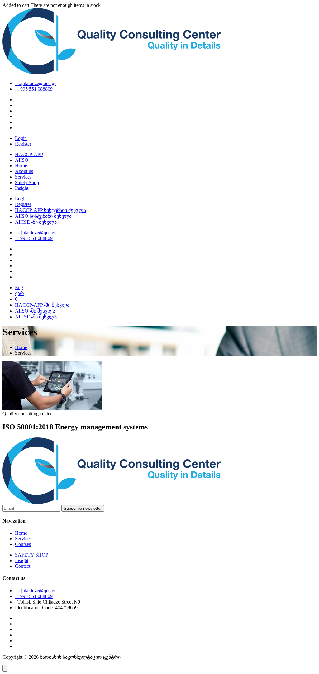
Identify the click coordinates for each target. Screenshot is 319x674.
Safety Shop (27, 182)
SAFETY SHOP (31, 554)
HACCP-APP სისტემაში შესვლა (50, 210)
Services (23, 176)
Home (21, 165)
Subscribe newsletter (83, 508)
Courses (23, 544)
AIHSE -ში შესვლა (36, 222)
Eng (19, 287)
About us (24, 171)
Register (23, 143)
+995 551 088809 (34, 89)
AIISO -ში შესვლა (35, 310)
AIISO (21, 160)
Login (21, 138)
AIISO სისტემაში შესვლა (43, 216)
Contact (22, 566)
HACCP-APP (29, 154)
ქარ (19, 293)
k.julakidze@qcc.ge (35, 83)
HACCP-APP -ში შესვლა (42, 305)
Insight (21, 188)
